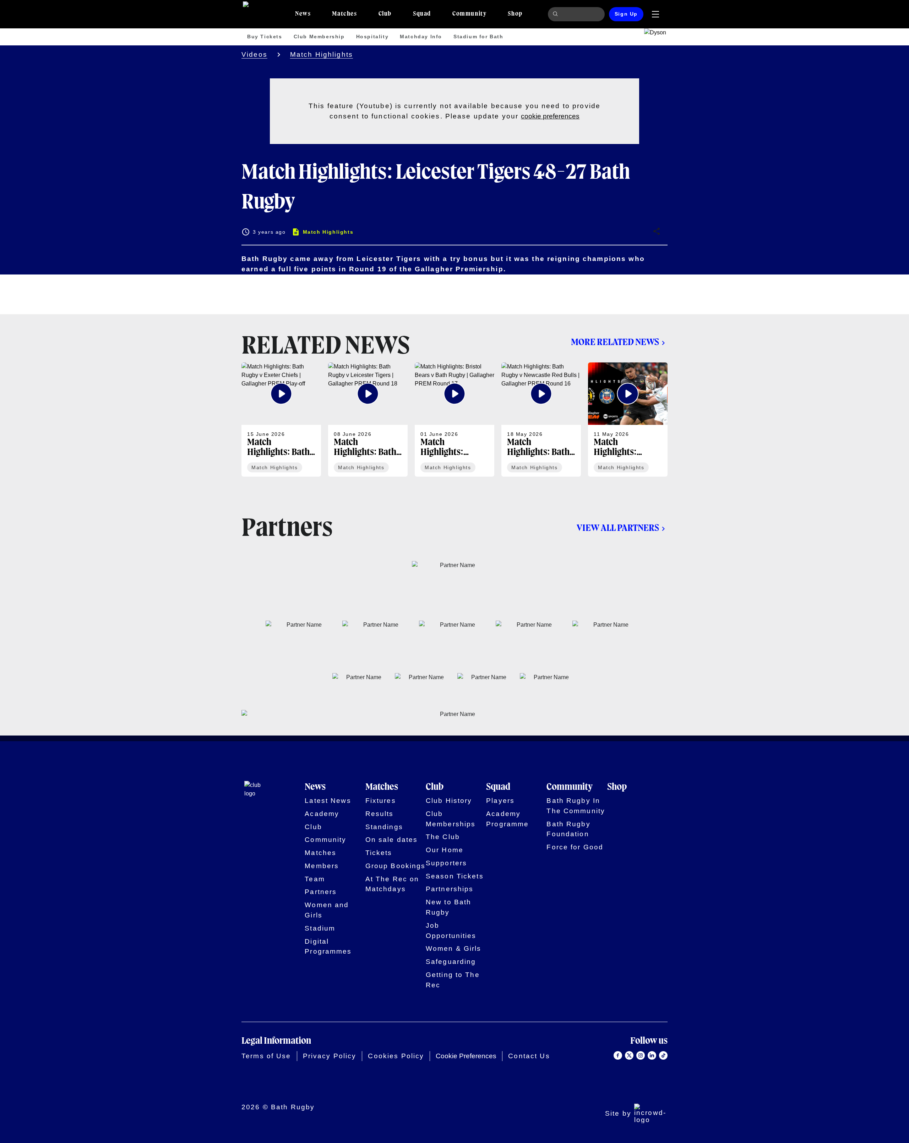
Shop (617, 787)
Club (313, 827)
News (315, 787)
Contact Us (529, 1056)
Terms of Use (266, 1056)
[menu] (655, 14)
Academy (322, 813)
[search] (556, 14)
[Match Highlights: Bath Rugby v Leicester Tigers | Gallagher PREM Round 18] (368, 419)
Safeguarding (451, 961)
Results (379, 813)
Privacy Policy (329, 1056)
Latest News (328, 800)
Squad (498, 787)
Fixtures (380, 800)
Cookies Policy (396, 1056)
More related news (615, 342)
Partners (321, 891)
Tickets (378, 852)
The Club (443, 836)
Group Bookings (395, 866)
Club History (449, 800)
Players (500, 800)
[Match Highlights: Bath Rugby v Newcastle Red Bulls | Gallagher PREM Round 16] (541, 419)
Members (322, 866)
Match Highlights (321, 54)
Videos (254, 54)
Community (325, 839)
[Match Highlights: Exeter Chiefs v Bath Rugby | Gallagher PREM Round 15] (628, 419)
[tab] (302, 14)
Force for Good (574, 847)
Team (315, 879)
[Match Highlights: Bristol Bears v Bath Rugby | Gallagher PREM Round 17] (454, 419)
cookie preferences (550, 116)
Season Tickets (455, 876)
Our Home (444, 850)
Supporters (446, 863)
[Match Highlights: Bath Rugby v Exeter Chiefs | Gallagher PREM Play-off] (281, 419)
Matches (320, 852)
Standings (384, 827)
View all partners (618, 528)
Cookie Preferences (466, 1056)
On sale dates (391, 839)
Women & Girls (453, 948)
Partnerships (450, 889)
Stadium (320, 928)
